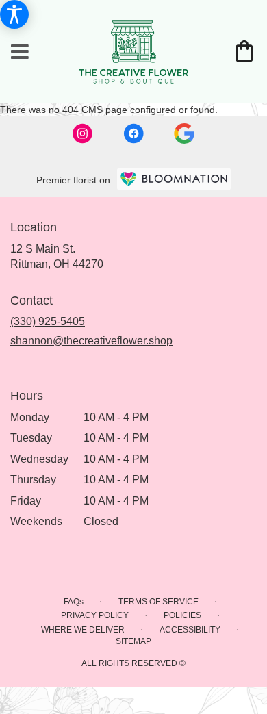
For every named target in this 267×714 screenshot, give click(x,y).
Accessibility (190, 630)
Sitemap (133, 641)
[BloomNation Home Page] (174, 179)
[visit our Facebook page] (135, 132)
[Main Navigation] (20, 52)
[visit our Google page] (184, 132)
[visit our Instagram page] (84, 132)
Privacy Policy (95, 615)
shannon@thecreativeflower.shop (91, 340)
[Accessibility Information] (14, 14)
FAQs (74, 602)
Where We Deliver (83, 630)
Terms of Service (158, 602)
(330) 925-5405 (47, 321)
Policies (182, 615)
